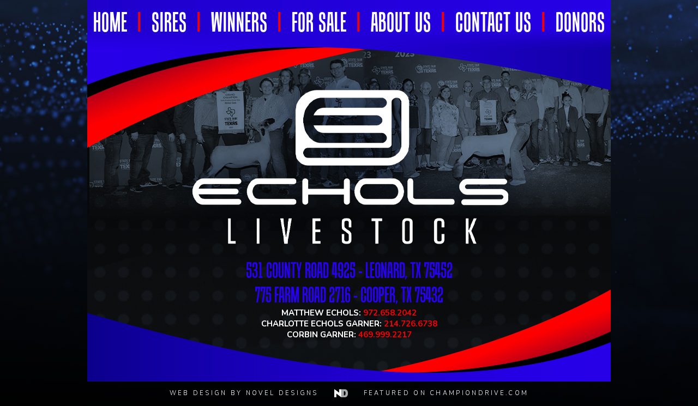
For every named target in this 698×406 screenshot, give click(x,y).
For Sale (319, 22)
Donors (580, 22)
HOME (110, 22)
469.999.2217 (385, 334)
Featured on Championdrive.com (446, 393)
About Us (401, 22)
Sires (169, 22)
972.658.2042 (390, 312)
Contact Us (493, 22)
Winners (239, 22)
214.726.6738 (410, 323)
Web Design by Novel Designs (249, 393)
